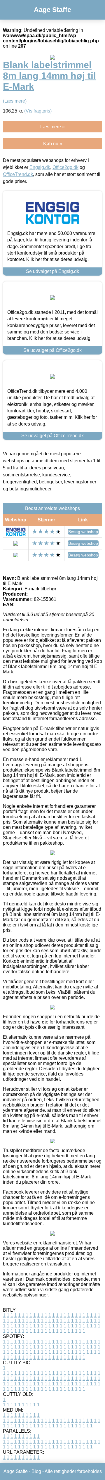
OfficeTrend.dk (18, 174)
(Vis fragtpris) (38, 110)
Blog (36, 1471)
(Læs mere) (15, 100)
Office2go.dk (65, 167)
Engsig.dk (39, 167)
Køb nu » (52, 143)
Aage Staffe (52, 9)
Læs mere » (52, 126)
